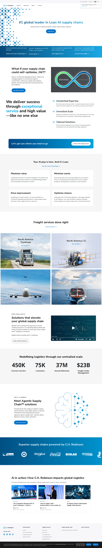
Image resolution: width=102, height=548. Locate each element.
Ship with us (51, 31)
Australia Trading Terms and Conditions (70, 530)
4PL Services (44, 532)
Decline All (95, 544)
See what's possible (18, 90)
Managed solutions (46, 539)
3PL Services (44, 530)
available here (84, 6)
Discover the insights (81, 53)
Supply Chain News (26, 536)
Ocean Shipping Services (47, 536)
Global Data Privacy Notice (61, 544)
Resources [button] (26, 5)
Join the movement (21, 422)
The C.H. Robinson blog (27, 532)
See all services (50, 227)
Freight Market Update (27, 534)
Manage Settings (80, 544)
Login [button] (90, 1)
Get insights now (57, 53)
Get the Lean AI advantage (50, 166)
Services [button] (19, 5)
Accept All (89, 544)
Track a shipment (83, 1)
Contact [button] (40, 5)
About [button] (33, 5)
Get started (24, 245)
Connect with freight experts (81, 143)
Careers (24, 530)
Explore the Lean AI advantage (15, 53)
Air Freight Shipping (46, 534)
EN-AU (97, 1)
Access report (33, 54)
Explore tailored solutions (20, 341)
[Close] (99, 4)
